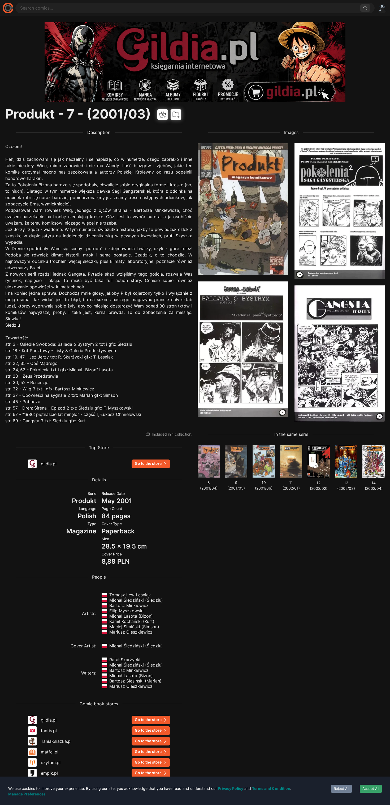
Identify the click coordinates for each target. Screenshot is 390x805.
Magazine (81, 531)
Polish (87, 516)
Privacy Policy (230, 788)
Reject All (341, 788)
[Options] (382, 8)
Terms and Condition (271, 788)
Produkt (84, 501)
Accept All (370, 788)
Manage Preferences (27, 794)
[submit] (365, 8)
